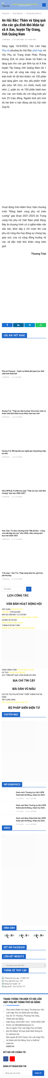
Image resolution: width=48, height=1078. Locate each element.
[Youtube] (12, 1058)
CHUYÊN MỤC (11, 714)
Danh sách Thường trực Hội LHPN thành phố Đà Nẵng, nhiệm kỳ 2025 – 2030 (31, 795)
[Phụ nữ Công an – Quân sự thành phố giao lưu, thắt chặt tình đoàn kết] (24, 355)
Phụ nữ (6, 50)
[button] (4, 939)
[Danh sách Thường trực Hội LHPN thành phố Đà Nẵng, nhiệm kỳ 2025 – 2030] (8, 795)
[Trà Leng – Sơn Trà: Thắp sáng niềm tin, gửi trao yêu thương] (24, 557)
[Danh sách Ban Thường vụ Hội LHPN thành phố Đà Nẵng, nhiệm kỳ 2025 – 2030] (8, 808)
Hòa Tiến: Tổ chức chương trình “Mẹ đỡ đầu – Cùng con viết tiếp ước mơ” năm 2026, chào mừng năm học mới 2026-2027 (23, 533)
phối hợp (37, 50)
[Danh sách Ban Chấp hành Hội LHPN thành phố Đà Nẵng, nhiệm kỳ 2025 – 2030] (8, 820)
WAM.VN (10, 1046)
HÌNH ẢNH (9, 927)
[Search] (28, 589)
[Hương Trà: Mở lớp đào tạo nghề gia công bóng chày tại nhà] (24, 434)
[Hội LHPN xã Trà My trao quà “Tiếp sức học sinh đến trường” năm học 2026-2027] (24, 474)
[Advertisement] (24, 175)
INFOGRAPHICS (12, 784)
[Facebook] (5, 1058)
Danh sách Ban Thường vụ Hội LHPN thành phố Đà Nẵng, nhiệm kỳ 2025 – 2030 (31, 807)
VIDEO (7, 827)
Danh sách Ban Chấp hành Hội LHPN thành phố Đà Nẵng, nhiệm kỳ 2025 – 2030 (31, 820)
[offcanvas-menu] (44, 5)
